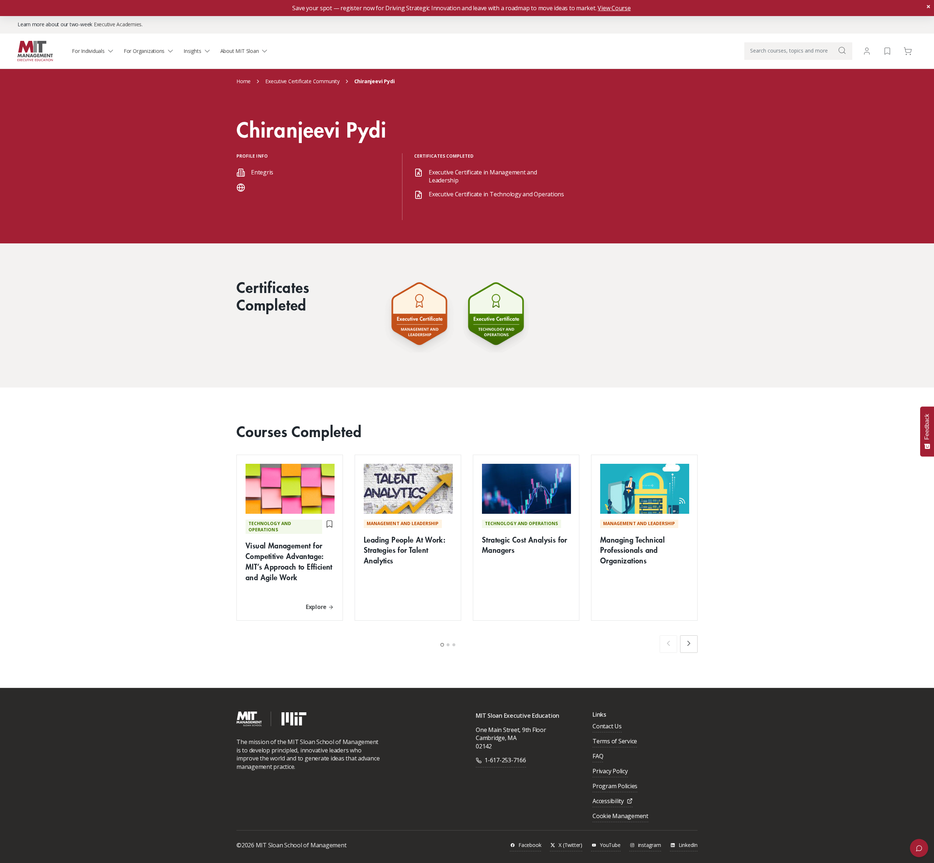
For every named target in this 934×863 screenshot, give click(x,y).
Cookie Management (620, 816)
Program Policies (615, 786)
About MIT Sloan (239, 50)
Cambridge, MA (496, 738)
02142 (484, 746)
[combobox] (798, 51)
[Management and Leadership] (419, 315)
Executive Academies (118, 24)
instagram (649, 845)
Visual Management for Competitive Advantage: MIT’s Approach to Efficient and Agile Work (289, 561)
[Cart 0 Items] (907, 50)
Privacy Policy (610, 771)
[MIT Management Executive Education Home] (35, 50)
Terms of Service (615, 741)
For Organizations (144, 50)
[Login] (866, 51)
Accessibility (608, 801)
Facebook (529, 845)
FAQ (598, 756)
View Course (614, 8)
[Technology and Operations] (496, 315)
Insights (192, 50)
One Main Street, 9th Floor (511, 730)
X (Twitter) (570, 845)
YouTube (610, 845)
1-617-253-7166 (505, 760)
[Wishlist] (887, 50)
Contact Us (607, 726)
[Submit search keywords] (842, 50)
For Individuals (88, 50)
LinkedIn (688, 845)
